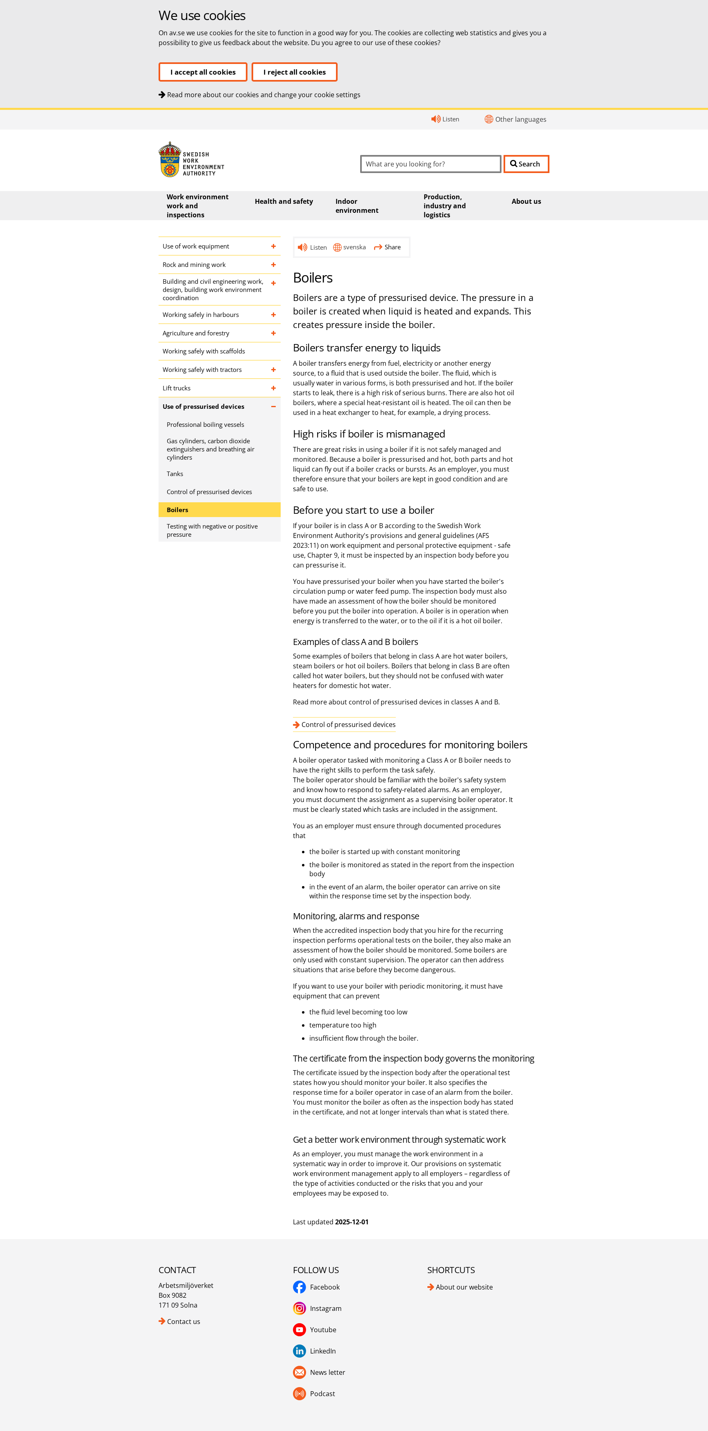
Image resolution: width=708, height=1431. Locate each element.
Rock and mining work (194, 264)
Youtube (323, 1329)
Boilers (177, 510)
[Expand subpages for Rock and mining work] (274, 264)
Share (393, 247)
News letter (327, 1372)
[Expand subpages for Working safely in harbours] (274, 314)
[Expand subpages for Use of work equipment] (274, 246)
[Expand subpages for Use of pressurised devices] (274, 406)
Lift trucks (177, 388)
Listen (450, 119)
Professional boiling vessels (205, 424)
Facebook (325, 1287)
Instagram (326, 1308)
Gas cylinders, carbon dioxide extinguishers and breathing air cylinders (210, 449)
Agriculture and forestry (196, 333)
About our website (464, 1287)
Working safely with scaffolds (204, 351)
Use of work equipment (196, 246)
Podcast (322, 1393)
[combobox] (431, 164)
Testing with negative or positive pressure (212, 530)
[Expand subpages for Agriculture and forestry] (274, 333)
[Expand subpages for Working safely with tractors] (274, 369)
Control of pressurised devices (209, 492)
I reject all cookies (294, 72)
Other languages (521, 119)
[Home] (253, 159)
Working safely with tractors (202, 369)
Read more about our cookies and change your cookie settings (264, 94)
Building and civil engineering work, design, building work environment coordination (213, 289)
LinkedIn (323, 1351)
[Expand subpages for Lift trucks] (274, 388)
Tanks (175, 473)
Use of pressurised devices (203, 406)
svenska (354, 247)
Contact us (183, 1321)
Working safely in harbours (201, 314)
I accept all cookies (203, 72)
